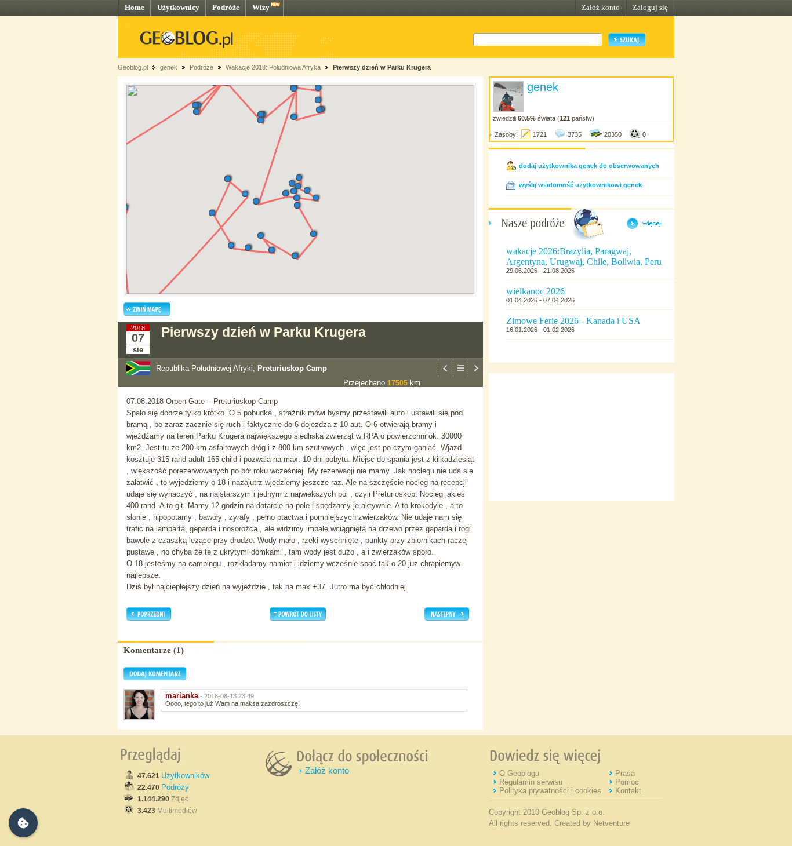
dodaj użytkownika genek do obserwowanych (589, 165)
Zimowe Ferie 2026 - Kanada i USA (573, 321)
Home (134, 7)
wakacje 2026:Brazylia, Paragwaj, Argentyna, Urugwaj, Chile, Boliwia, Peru (584, 256)
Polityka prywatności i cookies (550, 790)
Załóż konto (601, 7)
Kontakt (628, 790)
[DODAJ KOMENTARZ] (154, 677)
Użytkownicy (178, 7)
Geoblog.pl (133, 67)
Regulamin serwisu (530, 782)
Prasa (625, 773)
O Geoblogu (519, 773)
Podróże (225, 7)
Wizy (261, 7)
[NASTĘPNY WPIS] (475, 375)
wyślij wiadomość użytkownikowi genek (580, 184)
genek (168, 67)
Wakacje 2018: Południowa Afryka (273, 67)
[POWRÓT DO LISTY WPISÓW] (460, 375)
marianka (181, 695)
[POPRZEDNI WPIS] (445, 375)
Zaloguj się (650, 7)
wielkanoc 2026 (535, 291)
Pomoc (627, 782)
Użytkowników (185, 775)
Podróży (175, 787)
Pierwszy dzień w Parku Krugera (382, 67)
